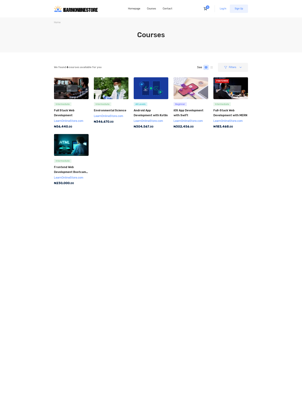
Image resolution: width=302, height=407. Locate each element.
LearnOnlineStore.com (68, 121)
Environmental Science (110, 110)
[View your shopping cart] (206, 8)
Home (57, 22)
